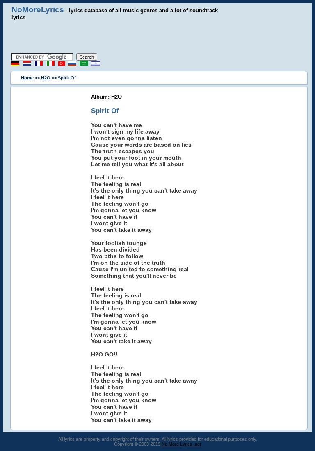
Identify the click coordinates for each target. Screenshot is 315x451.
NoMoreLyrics (37, 9)
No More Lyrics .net (181, 444)
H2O (45, 77)
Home (27, 77)
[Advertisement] (157, 37)
